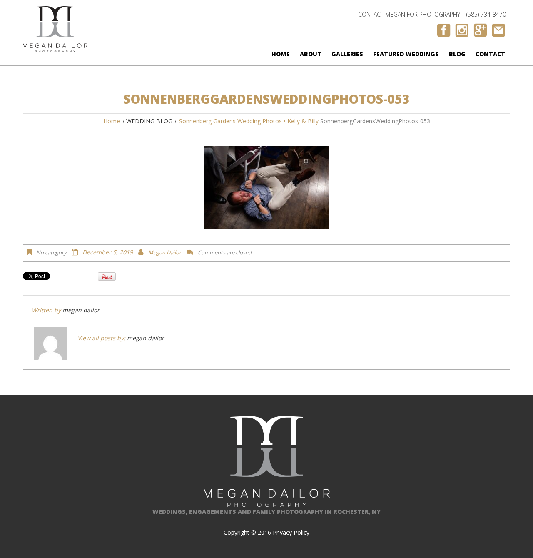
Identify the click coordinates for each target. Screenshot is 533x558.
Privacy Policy (291, 532)
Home (280, 54)
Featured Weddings (406, 54)
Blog (457, 54)
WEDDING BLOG (149, 121)
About (310, 54)
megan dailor (164, 252)
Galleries (347, 54)
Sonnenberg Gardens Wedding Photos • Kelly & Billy (249, 121)
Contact (490, 54)
